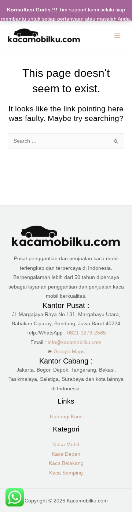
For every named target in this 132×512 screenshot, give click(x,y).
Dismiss (66, 28)
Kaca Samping (66, 473)
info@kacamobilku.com (75, 342)
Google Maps (69, 351)
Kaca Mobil (66, 444)
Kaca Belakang (66, 463)
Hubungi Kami (66, 416)
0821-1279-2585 (86, 333)
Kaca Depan (66, 454)
